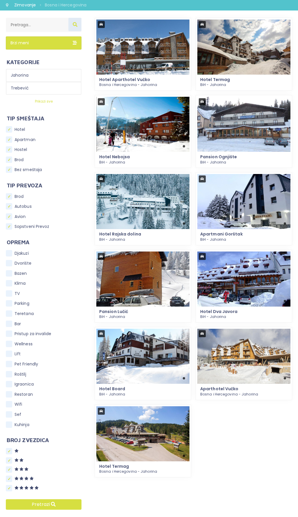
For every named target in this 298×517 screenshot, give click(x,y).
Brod (19, 160)
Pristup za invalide (33, 334)
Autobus (23, 206)
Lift (18, 354)
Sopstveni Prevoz (32, 226)
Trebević (20, 88)
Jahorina (20, 75)
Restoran (24, 394)
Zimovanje (25, 5)
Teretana (24, 313)
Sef (18, 414)
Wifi (18, 404)
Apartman (25, 140)
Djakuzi (22, 253)
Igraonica (24, 384)
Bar (18, 324)
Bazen (21, 273)
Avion (20, 216)
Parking (22, 303)
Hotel (20, 129)
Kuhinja (22, 425)
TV (17, 293)
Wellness (24, 344)
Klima (20, 283)
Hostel (21, 149)
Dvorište (23, 263)
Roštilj (20, 374)
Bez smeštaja (28, 170)
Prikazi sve (44, 101)
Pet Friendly (26, 364)
